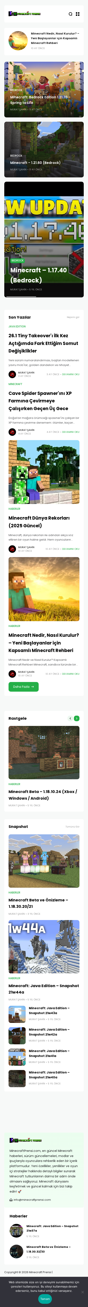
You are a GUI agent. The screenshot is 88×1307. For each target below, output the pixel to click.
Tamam (45, 1299)
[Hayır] (83, 1292)
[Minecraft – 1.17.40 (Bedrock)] (44, 239)
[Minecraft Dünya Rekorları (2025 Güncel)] (44, 472)
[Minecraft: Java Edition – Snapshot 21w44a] (44, 946)
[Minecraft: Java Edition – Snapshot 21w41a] (17, 1057)
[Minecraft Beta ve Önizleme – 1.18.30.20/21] (44, 861)
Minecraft (15, 384)
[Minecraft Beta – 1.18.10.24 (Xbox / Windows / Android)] (44, 752)
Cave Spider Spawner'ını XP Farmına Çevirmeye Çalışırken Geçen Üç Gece (40, 401)
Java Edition (17, 326)
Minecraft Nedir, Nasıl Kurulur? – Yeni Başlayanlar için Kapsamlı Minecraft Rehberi (55, 38)
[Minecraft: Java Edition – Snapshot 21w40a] (17, 1078)
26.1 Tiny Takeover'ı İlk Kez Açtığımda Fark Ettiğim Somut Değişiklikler (43, 343)
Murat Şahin (18, 109)
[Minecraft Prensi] (25, 13)
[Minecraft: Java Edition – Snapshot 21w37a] (16, 1231)
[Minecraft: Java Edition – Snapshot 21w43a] (17, 1014)
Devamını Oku (70, 374)
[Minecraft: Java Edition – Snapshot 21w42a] (17, 1035)
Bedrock (16, 90)
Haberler (14, 509)
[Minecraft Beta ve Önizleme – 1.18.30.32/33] (16, 1251)
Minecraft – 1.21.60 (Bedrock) (35, 162)
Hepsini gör (73, 317)
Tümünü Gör (72, 826)
